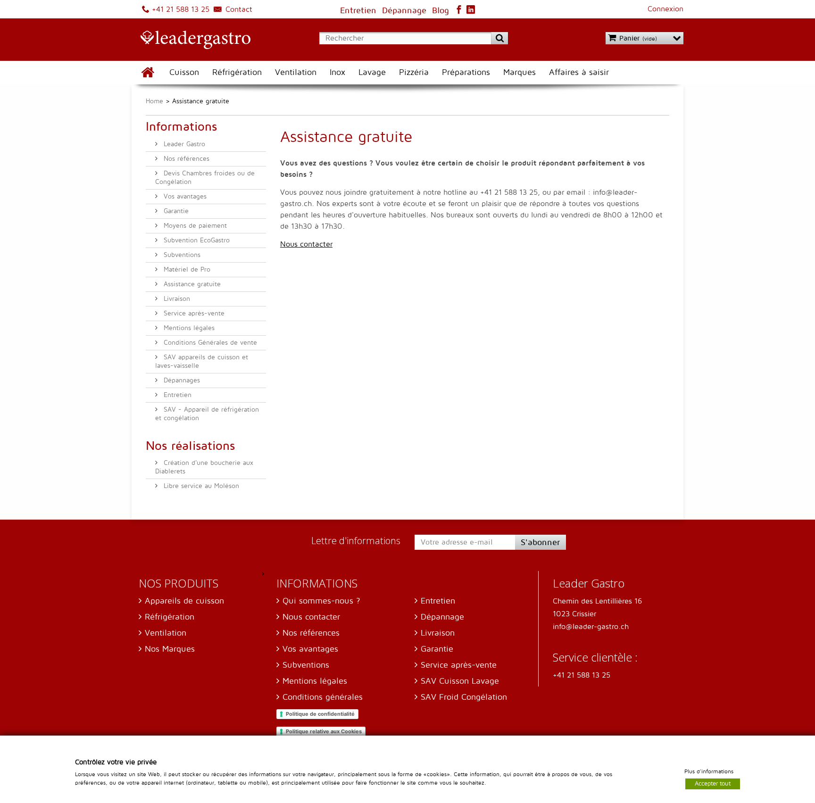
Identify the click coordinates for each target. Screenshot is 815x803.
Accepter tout (713, 783)
